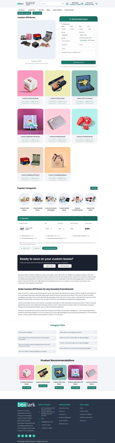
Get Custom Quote (50, 248)
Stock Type (81, 32)
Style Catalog (57, 10)
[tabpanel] (57, 296)
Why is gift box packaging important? (71, 332)
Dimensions (66, 24)
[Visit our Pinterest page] (30, 435)
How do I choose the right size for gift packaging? (74, 343)
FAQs (81, 408)
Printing (63, 32)
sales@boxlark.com (47, 422)
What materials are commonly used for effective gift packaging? (34, 338)
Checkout (83, 421)
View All (94, 188)
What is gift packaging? (25, 332)
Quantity (63, 38)
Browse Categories (65, 417)
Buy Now (37, 248)
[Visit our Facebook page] (18, 435)
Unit (88, 26)
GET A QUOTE (25, 101)
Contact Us (62, 414)
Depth (80, 26)
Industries (31, 10)
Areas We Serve (64, 408)
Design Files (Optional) (85, 37)
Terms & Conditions (86, 414)
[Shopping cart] (96, 3)
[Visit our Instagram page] (22, 435)
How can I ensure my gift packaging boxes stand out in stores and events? (34, 345)
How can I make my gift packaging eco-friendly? (33, 351)
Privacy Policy (84, 411)
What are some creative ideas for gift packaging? (74, 337)
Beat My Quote (65, 266)
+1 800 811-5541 (45, 425)
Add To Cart (49, 266)
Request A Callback (24, 13)
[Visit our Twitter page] (33, 435)
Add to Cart (26, 248)
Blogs (48, 10)
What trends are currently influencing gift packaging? (75, 348)
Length (63, 26)
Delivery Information (86, 417)
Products (21, 10)
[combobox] (92, 29)
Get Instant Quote (78, 62)
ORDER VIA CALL (34, 101)
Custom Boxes (69, 10)
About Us (62, 411)
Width (71, 26)
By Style (41, 10)
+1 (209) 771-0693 (46, 428)
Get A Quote (37, 13)
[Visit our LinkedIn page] (26, 435)
